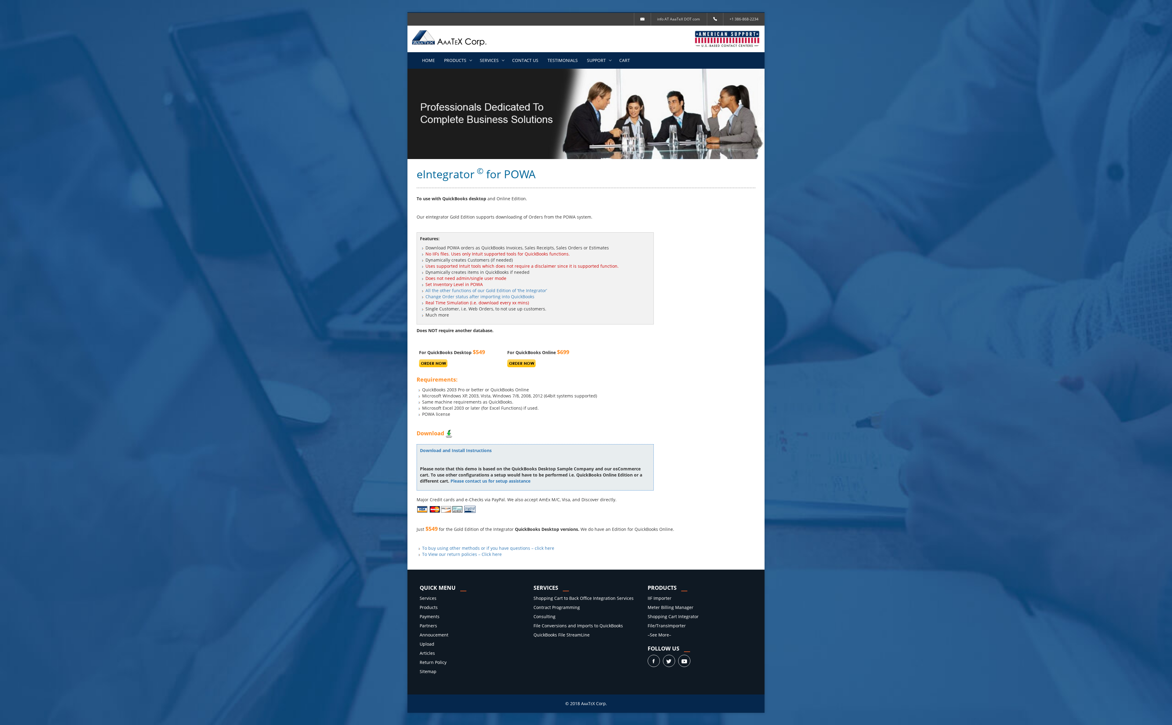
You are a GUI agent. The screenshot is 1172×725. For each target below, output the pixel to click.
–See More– (659, 635)
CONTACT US (525, 60)
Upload (427, 644)
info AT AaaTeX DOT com (678, 19)
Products (455, 60)
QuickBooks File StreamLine (562, 635)
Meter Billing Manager (670, 607)
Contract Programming (557, 607)
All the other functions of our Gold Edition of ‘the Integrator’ (486, 290)
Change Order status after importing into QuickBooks (479, 296)
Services (489, 60)
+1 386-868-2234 (743, 19)
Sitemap (428, 671)
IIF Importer (659, 598)
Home (428, 60)
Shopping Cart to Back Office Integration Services (584, 598)
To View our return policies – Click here (462, 554)
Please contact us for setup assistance (490, 481)
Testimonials (563, 60)
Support (596, 60)
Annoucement (434, 635)
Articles (427, 653)
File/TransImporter (667, 626)
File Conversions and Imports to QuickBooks (578, 626)
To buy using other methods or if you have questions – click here (488, 548)
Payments (430, 616)
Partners (428, 626)
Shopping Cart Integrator (673, 616)
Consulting (544, 616)
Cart (624, 60)
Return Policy (433, 662)
